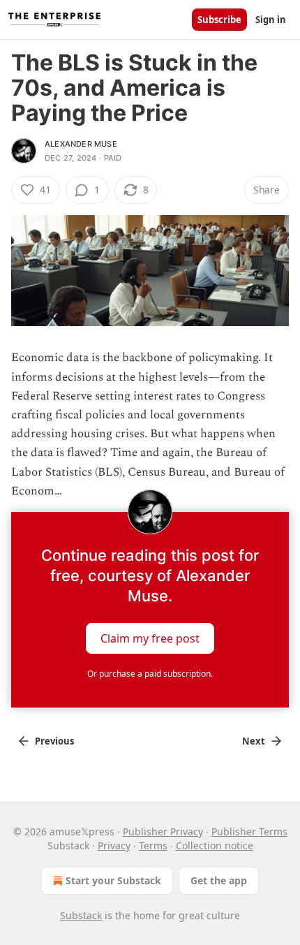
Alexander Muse (81, 144)
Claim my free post (150, 637)
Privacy (114, 845)
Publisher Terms (249, 831)
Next (253, 741)
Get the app (218, 880)
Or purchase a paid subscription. (150, 674)
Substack (81, 915)
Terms (153, 845)
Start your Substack (113, 880)
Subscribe (219, 19)
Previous (54, 741)
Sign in (270, 19)
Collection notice (214, 845)
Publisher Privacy (163, 831)
